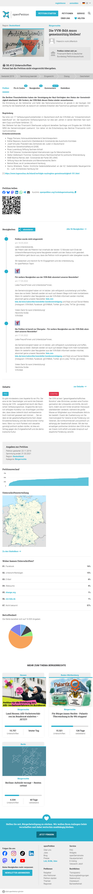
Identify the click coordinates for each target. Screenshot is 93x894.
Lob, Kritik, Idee (50, 861)
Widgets (73, 853)
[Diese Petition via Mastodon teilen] (12, 192)
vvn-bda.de (11, 599)
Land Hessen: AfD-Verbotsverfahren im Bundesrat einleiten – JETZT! (23, 716)
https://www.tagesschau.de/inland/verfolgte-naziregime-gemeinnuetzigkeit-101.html (42, 173)
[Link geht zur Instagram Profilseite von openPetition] (13, 853)
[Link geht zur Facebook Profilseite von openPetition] (4, 853)
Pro (5, 394)
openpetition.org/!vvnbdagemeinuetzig (57, 192)
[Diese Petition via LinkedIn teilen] (16, 192)
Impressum (74, 881)
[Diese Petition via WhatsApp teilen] (20, 192)
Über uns (47, 850)
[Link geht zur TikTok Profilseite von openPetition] (22, 853)
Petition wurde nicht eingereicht (29, 239)
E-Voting (73, 861)
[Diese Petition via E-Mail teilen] (28, 192)
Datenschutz (75, 878)
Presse (46, 858)
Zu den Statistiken (10, 551)
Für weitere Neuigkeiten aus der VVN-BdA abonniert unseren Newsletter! (46, 277)
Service (81, 13)
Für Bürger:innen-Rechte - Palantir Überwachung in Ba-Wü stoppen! (70, 715)
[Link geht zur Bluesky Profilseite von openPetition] (13, 860)
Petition (5, 88)
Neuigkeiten (34, 87)
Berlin (23, 744)
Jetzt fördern (46, 834)
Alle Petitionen (50, 875)
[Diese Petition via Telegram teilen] (24, 192)
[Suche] (89, 13)
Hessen (23, 675)
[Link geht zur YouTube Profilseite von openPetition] (22, 860)
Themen (47, 881)
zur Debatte (79, 386)
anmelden (74, 3)
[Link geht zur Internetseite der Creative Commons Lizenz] (3, 891)
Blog (45, 855)
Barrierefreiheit (76, 884)
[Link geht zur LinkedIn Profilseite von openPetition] (31, 853)
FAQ (71, 850)
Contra (54, 394)
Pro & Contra (19, 87)
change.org (11, 592)
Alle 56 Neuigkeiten (75, 229)
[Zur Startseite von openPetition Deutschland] (15, 15)
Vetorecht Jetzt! (76, 864)
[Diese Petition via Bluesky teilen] (8, 192)
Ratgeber (47, 873)
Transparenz (75, 873)
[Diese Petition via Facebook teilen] (3, 192)
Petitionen (67, 13)
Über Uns (65, 18)
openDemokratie (76, 855)
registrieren (60, 3)
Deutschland (14, 25)
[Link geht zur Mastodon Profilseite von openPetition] (4, 860)
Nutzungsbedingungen (79, 875)
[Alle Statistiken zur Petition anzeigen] (24, 546)
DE (86, 3)
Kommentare (50, 87)
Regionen (48, 884)
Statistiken (65, 88)
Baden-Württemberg (70, 675)
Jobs (46, 853)
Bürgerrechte (54, 26)
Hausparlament (76, 858)
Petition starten (47, 13)
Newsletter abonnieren (17, 873)
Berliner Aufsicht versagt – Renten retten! (23, 784)
